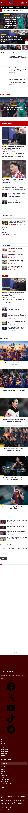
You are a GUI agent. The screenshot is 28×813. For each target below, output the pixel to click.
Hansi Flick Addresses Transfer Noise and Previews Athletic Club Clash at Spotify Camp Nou (12, 39)
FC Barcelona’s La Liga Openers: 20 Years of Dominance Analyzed (16, 261)
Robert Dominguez (6, 184)
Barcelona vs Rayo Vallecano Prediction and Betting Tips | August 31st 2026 (17, 57)
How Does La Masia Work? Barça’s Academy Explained (16, 322)
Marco (4, 229)
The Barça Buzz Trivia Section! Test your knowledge (11, 803)
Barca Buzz (9, 794)
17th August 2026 (12, 269)
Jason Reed (4, 42)
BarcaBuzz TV (9, 7)
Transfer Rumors (6, 177)
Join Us (2, 773)
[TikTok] (11, 723)
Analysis (14, 105)
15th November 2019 (10, 229)
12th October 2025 (14, 452)
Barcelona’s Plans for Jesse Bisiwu (15, 526)
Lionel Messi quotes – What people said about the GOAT (12, 800)
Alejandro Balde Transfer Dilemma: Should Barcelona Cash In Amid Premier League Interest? (16, 195)
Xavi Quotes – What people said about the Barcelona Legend (13, 804)
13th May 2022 (20, 224)
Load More (14, 207)
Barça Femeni (7, 14)
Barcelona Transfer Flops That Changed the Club (15, 255)
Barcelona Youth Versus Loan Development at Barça (15, 308)
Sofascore (11, 643)
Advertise (3, 771)
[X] (11, 702)
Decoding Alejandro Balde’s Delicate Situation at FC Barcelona (16, 201)
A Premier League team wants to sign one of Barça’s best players (14, 391)
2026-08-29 (13, 60)
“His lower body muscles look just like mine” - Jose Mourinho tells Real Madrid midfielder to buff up (17, 69)
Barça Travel (4, 753)
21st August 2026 (12, 311)
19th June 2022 (13, 234)
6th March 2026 (14, 393)
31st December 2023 (14, 217)
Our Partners (4, 227)
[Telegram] (11, 734)
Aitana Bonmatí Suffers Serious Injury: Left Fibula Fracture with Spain (14, 420)
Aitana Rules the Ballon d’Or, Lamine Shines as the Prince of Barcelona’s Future (14, 478)
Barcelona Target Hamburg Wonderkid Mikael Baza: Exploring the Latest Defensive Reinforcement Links (13, 148)
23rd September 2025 (14, 481)
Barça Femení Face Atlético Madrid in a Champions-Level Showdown (14, 449)
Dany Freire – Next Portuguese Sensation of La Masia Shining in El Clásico (17, 315)
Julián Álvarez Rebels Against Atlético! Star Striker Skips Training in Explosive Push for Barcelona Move (12, 181)
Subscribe (4, 558)
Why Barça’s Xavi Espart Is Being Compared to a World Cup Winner (16, 328)
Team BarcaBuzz (6, 217)
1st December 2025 (14, 422)
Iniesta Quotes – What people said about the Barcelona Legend (17, 222)
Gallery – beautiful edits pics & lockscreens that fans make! (13, 796)
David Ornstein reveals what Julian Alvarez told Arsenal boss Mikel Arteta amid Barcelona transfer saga (17, 81)
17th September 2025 (14, 510)
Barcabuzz (8, 809)
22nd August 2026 (12, 257)
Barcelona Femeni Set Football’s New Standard (14, 363)
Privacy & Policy (5, 779)
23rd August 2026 (12, 251)
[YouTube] (11, 712)
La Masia (4, 144)
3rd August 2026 (12, 330)
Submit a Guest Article (7, 215)
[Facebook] (11, 691)
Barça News (19, 7)
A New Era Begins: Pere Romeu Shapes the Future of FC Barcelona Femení (14, 108)
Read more (5, 304)
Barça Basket (4, 743)
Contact (3, 777)
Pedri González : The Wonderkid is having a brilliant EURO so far (17, 538)
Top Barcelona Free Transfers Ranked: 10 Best (15, 249)
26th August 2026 (14, 111)
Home (2, 7)
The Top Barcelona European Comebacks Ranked (15, 267)
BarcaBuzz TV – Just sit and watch (20, 794)
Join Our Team (4, 781)
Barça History (4, 749)
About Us (4, 232)
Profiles (3, 755)
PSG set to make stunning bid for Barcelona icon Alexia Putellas (14, 507)
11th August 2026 (12, 324)
